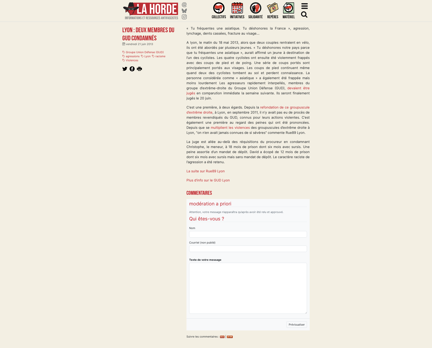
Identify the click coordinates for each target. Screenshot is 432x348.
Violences (131, 60)
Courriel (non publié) (202, 242)
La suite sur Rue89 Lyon (205, 171)
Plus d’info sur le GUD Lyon (208, 180)
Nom (192, 228)
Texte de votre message (205, 259)
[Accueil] (150, 8)
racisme (160, 56)
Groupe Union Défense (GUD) (144, 52)
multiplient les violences (230, 128)
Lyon (147, 56)
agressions (132, 56)
